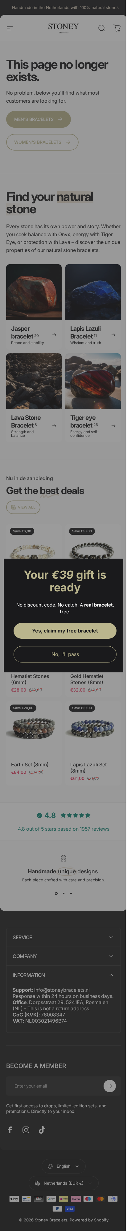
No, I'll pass (62, 654)
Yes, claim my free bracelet (63, 631)
